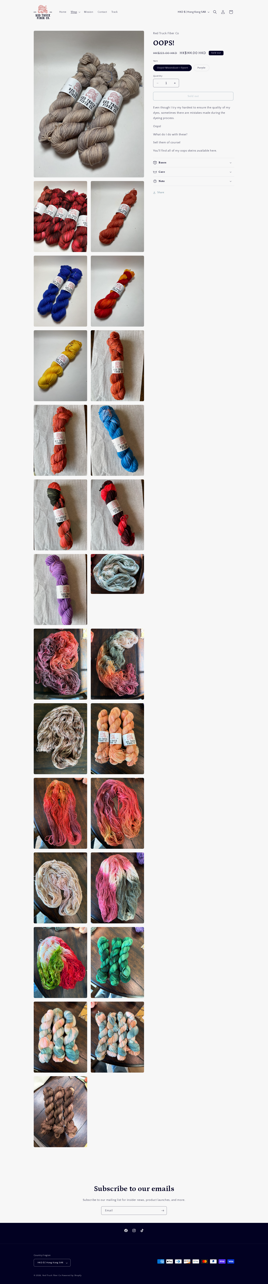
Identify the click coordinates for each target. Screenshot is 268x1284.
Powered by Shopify (72, 1276)
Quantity (157, 76)
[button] (75, 12)
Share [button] (160, 192)
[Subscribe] (163, 1210)
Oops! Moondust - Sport (174, 68)
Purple (203, 68)
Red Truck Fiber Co (51, 1276)
